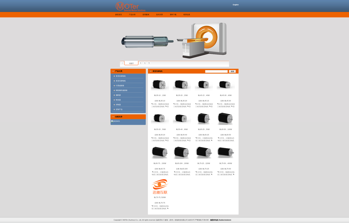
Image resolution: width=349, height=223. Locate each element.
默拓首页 (118, 15)
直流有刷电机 (121, 76)
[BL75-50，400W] (226, 161)
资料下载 (173, 15)
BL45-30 (228, 101)
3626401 (116, 121)
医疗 (131, 63)
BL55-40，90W (182, 129)
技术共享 (159, 15)
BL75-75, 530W (160, 197)
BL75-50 (228, 169)
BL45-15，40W (204, 95)
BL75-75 (162, 203)
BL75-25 (206, 169)
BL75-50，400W (225, 163)
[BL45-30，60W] (226, 93)
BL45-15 (206, 101)
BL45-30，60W (225, 95)
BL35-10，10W (160, 95)
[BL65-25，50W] (204, 127)
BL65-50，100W (225, 129)
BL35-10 (162, 101)
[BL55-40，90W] (182, 127)
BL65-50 (228, 135)
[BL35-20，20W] (182, 93)
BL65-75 (162, 169)
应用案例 (146, 15)
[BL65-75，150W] (160, 161)
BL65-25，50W (204, 129)
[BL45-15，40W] (204, 93)
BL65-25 (206, 135)
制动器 (118, 100)
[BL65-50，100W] (226, 127)
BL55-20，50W (160, 129)
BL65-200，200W (182, 163)
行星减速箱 (120, 86)
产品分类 (132, 15)
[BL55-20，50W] (160, 127)
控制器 (118, 105)
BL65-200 (184, 169)
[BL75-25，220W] (204, 161)
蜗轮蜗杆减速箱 (121, 90)
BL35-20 (184, 101)
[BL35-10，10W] (160, 93)
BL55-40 (184, 135)
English (236, 5)
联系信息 (186, 15)
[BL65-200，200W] (182, 161)
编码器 (118, 95)
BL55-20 (162, 135)
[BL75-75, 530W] (160, 195)
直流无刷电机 (121, 81)
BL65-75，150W (160, 163)
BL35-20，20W (182, 95)
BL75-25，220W (204, 163)
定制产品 (119, 109)
